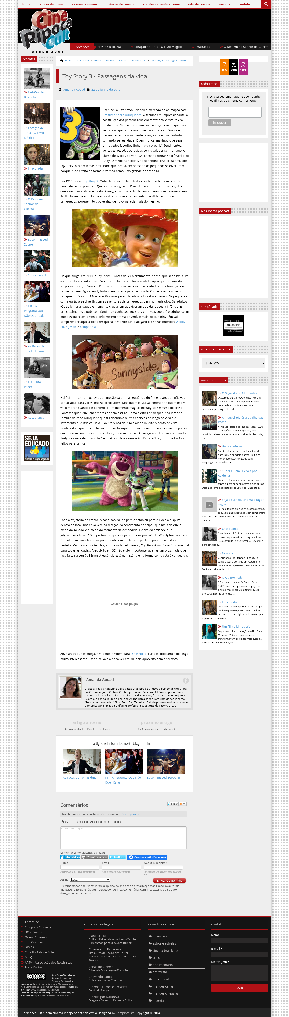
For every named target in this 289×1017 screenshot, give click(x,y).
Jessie (73, 327)
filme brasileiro (163, 979)
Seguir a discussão (183, 804)
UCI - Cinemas (35, 932)
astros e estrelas (164, 943)
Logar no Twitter (117, 857)
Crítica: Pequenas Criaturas (105, 980)
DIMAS (29, 947)
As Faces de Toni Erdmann (34, 348)
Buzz (63, 327)
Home (68, 60)
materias (159, 1001)
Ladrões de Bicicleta (34, 94)
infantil (123, 60)
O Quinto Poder (32, 384)
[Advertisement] (191, 37)
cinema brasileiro (165, 951)
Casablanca (36, 417)
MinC (28, 957)
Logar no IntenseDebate (70, 857)
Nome (64, 863)
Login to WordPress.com (94, 857)
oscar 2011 (138, 60)
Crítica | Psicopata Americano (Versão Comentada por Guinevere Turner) (112, 941)
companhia (88, 327)
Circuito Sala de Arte (39, 952)
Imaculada (182, 47)
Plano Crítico (97, 936)
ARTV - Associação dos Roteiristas (48, 962)
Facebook (185, 680)
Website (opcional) (155, 863)
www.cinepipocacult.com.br (45, 989)
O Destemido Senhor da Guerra (225, 47)
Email (105, 863)
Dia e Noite (138, 654)
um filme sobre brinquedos (122, 115)
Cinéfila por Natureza (104, 997)
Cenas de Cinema (101, 967)
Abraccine (32, 922)
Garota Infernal (233, 446)
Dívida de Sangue (99, 990)
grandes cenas (163, 986)
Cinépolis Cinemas (38, 927)
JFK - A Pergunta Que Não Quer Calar (35, 311)
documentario (163, 965)
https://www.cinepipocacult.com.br (51, 995)
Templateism (125, 1013)
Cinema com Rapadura (105, 949)
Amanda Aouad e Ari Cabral (62, 979)
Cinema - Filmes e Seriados (108, 987)
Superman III (37, 275)
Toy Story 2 (90, 181)
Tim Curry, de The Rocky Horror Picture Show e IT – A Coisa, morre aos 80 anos (112, 956)
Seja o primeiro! (131, 814)
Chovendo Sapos (100, 977)
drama (110, 60)
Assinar (65, 879)
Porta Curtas (33, 967)
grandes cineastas (166, 993)
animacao (83, 60)
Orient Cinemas (36, 937)
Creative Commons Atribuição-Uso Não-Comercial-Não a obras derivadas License (47, 985)
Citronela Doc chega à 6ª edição (108, 970)
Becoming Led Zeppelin (36, 242)
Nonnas (227, 553)
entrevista (160, 972)
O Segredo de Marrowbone (241, 393)
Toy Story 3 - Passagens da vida (168, 60)
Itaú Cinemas (34, 942)
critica (97, 60)
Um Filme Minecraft (236, 626)
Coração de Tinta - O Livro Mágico (137, 47)
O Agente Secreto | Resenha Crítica (110, 1000)
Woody (180, 322)
